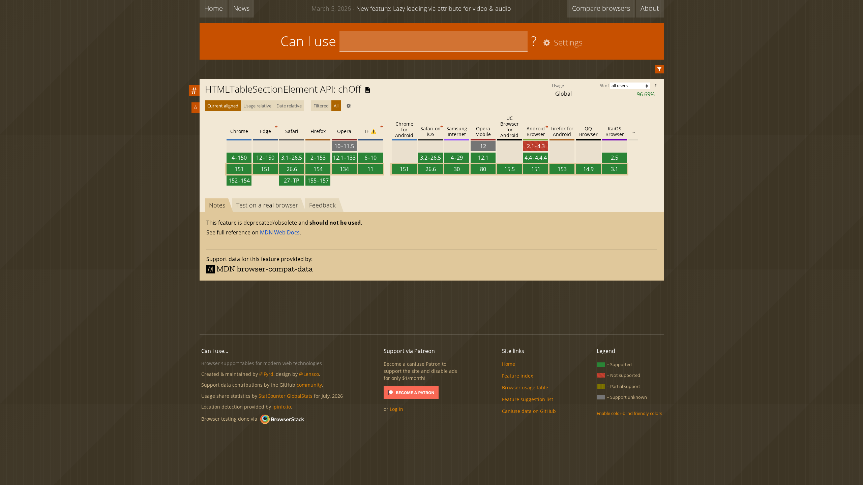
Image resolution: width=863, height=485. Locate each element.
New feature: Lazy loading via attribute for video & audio (411, 8)
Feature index (517, 376)
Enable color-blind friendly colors (629, 413)
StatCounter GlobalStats (286, 396)
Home (213, 8)
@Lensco (309, 374)
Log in (396, 409)
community (309, 385)
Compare (601, 8)
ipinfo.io (281, 406)
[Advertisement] (431, 306)
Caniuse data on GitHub (529, 411)
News (241, 8)
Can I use (308, 41)
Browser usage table (525, 387)
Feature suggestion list (527, 399)
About (650, 8)
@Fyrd (266, 374)
